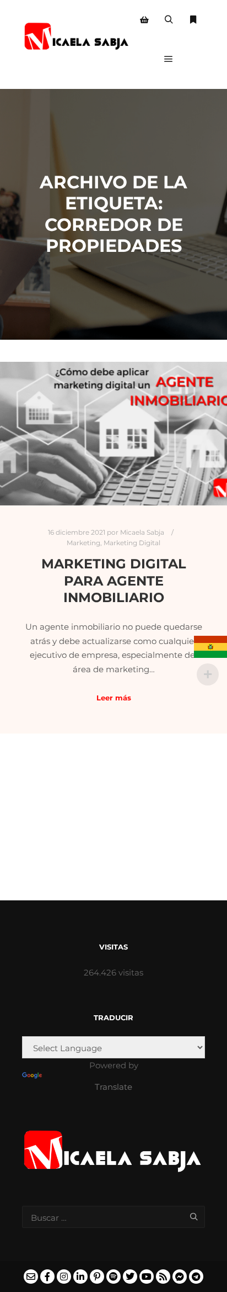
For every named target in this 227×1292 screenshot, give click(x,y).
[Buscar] (169, 20)
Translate (113, 1087)
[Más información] (193, 20)
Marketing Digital (132, 543)
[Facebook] (47, 1276)
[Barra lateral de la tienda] (144, 20)
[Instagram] (64, 1276)
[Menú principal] (169, 59)
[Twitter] (130, 1276)
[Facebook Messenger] (179, 1276)
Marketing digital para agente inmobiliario (113, 580)
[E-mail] (31, 1276)
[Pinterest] (97, 1276)
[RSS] (163, 1276)
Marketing (83, 543)
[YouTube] (146, 1276)
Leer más (113, 697)
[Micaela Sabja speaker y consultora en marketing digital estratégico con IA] (77, 39)
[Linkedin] (80, 1276)
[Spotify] (113, 1276)
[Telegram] (196, 1276)
